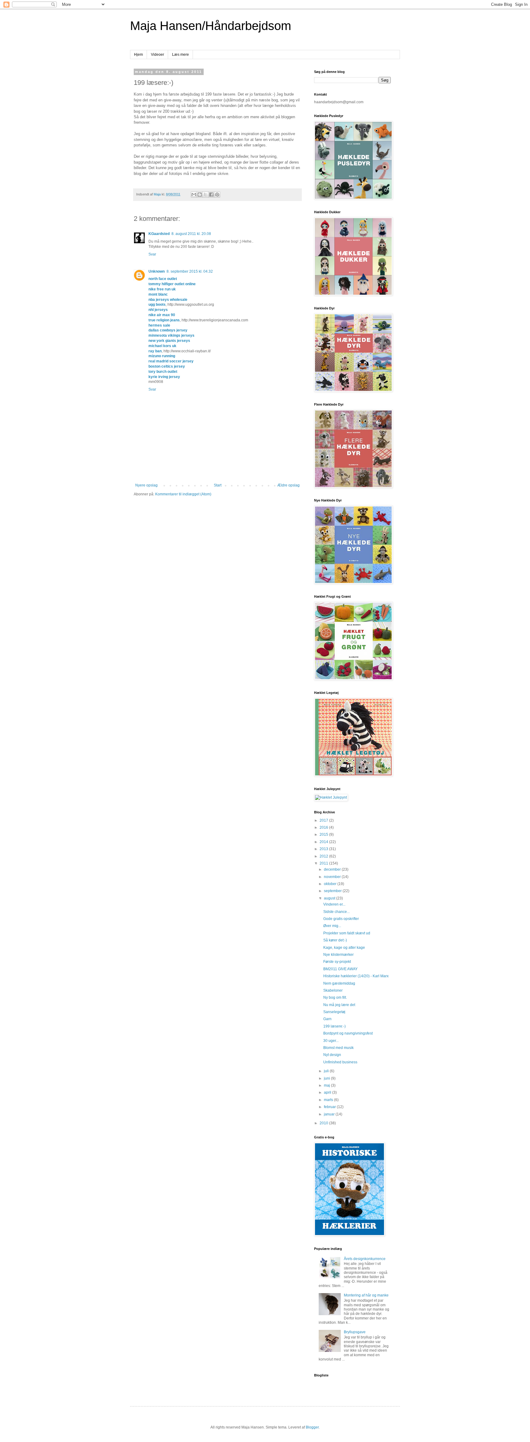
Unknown (156, 271)
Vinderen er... (334, 904)
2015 (324, 834)
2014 (324, 842)
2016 (324, 827)
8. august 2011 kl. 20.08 (191, 234)
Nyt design (332, 1055)
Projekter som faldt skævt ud (346, 933)
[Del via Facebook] (211, 194)
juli (327, 1071)
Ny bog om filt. (335, 997)
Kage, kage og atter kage (344, 947)
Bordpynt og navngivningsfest (348, 1033)
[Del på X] (205, 194)
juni (327, 1078)
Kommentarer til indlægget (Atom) (183, 494)
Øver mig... (332, 926)
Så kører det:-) (335, 940)
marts (329, 1100)
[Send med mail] (194, 194)
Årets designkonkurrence (365, 1259)
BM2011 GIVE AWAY (340, 969)
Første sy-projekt (337, 961)
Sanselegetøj (334, 1012)
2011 (324, 863)
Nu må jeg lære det (339, 1005)
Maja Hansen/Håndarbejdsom (210, 25)
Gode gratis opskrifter (341, 919)
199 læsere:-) (334, 1026)
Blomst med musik (338, 1048)
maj (327, 1085)
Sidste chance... (336, 912)
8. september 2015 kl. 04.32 (190, 271)
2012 (324, 856)
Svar (152, 254)
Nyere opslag (146, 485)
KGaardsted (159, 234)
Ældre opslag (288, 485)
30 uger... (331, 1041)
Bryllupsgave (355, 1332)
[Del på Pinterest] (217, 194)
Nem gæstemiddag (339, 983)
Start (217, 485)
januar (330, 1114)
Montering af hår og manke (366, 1295)
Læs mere (180, 54)
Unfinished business (340, 1062)
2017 (324, 820)
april (328, 1092)
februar (330, 1107)
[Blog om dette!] (200, 194)
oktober (330, 884)
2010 (324, 1123)
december (333, 869)
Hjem (138, 54)
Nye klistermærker (338, 954)
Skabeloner (333, 990)
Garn (327, 1019)
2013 (324, 849)
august (330, 898)
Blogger (312, 1427)
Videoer (157, 54)
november (333, 877)
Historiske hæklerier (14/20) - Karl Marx (356, 976)
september (333, 891)
